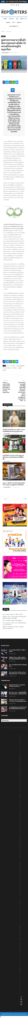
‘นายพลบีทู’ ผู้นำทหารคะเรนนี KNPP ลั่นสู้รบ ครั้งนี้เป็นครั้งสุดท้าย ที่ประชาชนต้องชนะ (18, 708)
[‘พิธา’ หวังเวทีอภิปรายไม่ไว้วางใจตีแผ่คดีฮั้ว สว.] (4, 667)
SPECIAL (19, 22)
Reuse (8, 365)
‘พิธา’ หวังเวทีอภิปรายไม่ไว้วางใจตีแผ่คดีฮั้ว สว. (16, 1)
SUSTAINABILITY (13, 26)
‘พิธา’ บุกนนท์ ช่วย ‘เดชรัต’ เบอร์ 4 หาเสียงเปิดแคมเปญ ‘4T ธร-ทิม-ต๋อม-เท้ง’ (14, 623)
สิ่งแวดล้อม (15, 368)
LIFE (13, 22)
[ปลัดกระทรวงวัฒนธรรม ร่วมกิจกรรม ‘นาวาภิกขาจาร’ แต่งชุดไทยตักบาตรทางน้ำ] (4, 702)
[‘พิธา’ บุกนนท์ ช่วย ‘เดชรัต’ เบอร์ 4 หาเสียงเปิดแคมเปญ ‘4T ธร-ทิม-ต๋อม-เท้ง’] (4, 674)
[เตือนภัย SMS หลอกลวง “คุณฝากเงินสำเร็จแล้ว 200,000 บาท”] (4, 687)
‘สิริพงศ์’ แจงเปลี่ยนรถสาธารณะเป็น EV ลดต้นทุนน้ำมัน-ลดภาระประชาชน (13, 627)
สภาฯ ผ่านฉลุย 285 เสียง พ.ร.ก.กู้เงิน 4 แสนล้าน (13, 614)
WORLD (8, 22)
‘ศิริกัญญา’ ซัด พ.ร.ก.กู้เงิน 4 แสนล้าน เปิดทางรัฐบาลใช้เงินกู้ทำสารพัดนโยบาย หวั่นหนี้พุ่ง (14, 617)
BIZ (17, 18)
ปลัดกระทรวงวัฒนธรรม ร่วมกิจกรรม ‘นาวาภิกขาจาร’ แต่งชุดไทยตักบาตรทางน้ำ (18, 701)
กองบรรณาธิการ (7, 433)
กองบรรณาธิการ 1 (5, 52)
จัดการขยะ (13, 365)
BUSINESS (8, 31)
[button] (24, 1)
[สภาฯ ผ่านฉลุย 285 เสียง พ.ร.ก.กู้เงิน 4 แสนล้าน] (4, 652)
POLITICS (11, 18)
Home (5, 18)
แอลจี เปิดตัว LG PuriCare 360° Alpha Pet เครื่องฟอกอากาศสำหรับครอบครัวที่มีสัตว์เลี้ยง (13, 457)
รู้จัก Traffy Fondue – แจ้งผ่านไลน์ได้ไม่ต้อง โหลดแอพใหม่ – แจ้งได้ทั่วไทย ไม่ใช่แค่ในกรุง (17, 694)
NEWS (21, 18)
